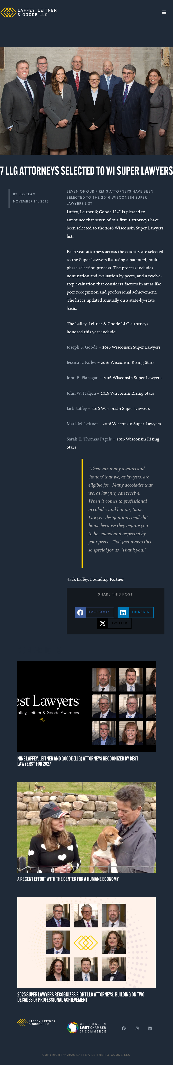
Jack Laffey (77, 408)
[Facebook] (124, 1028)
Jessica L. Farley (81, 362)
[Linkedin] (150, 1028)
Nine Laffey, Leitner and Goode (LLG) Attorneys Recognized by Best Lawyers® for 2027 (77, 761)
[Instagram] (137, 1028)
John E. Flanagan (82, 377)
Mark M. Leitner (82, 423)
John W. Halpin (81, 393)
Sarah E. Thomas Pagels (89, 439)
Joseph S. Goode (82, 347)
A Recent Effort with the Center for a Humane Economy (68, 879)
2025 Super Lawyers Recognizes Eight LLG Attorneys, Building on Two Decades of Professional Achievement (80, 997)
